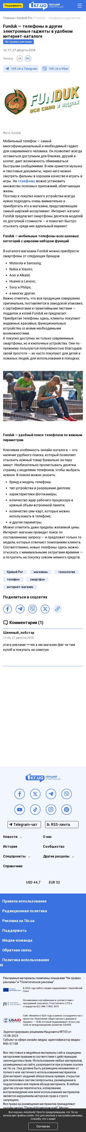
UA (20, 58)
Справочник (13, 866)
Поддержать (13, 5)
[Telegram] (20, 609)
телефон (13, 579)
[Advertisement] (43, 713)
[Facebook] (7, 609)
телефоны (26, 181)
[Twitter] (45, 609)
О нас (47, 837)
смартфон (37, 579)
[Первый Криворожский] (46, 5)
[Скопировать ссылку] (57, 609)
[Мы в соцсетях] (19, 794)
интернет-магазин (20, 587)
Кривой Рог (15, 572)
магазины (41, 572)
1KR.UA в (24, 68)
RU (28, 58)
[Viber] (32, 609)
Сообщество (53, 847)
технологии (66, 572)
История (10, 847)
